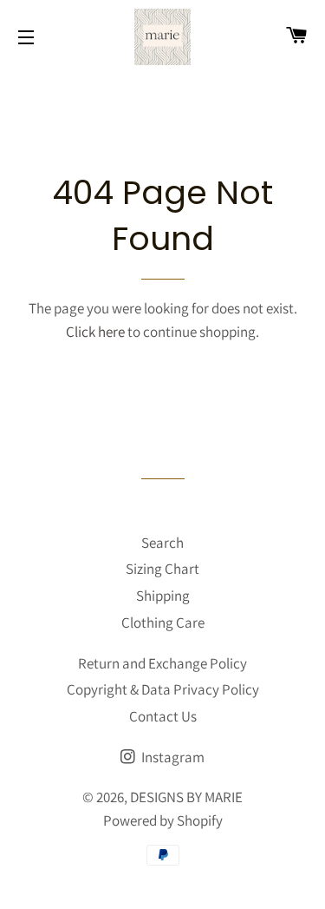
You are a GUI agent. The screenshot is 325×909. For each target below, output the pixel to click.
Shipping (163, 595)
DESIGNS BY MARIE (186, 797)
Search (162, 542)
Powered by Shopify (163, 820)
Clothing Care (163, 622)
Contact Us (163, 716)
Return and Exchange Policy (162, 663)
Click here (95, 331)
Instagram (172, 757)
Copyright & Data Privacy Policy (163, 689)
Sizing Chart (162, 568)
